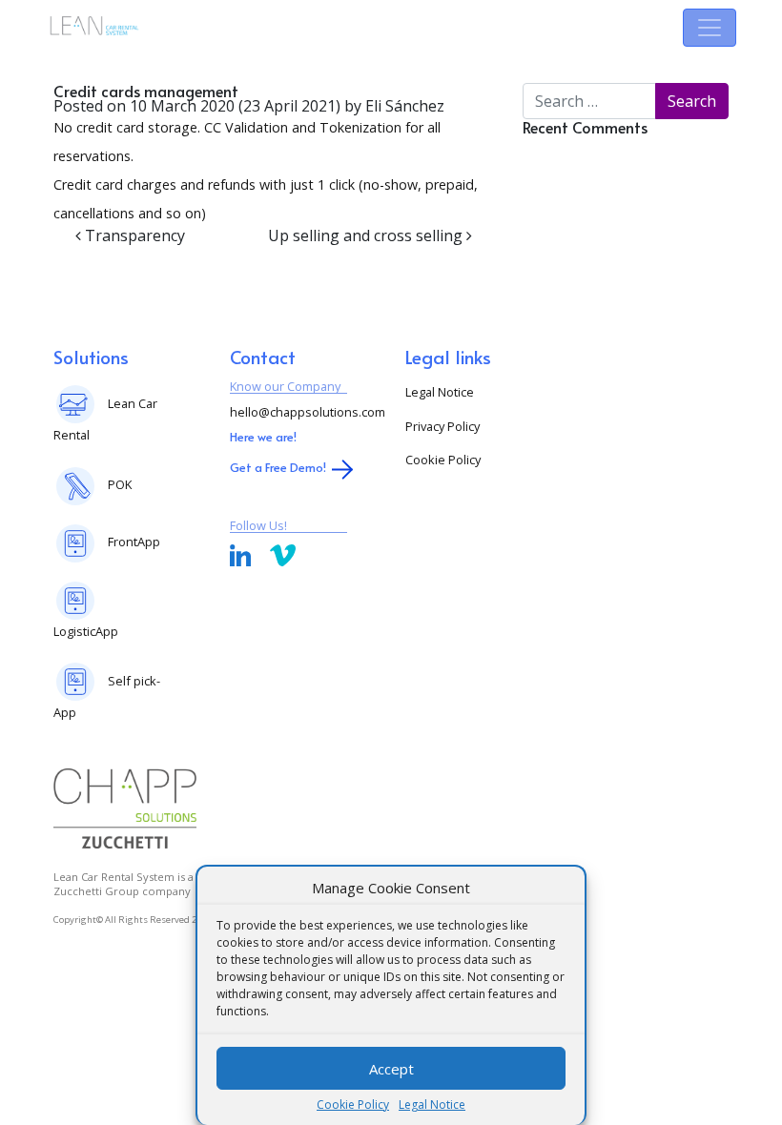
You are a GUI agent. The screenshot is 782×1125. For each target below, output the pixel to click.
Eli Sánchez (402, 105)
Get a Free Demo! (278, 467)
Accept (391, 1068)
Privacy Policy (442, 426)
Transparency (133, 235)
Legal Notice (432, 1105)
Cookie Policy (353, 1105)
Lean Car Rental (105, 419)
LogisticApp (85, 631)
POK (120, 484)
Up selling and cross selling (367, 235)
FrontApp (134, 541)
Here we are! (263, 436)
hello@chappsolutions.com (307, 411)
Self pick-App (106, 697)
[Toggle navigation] (709, 28)
